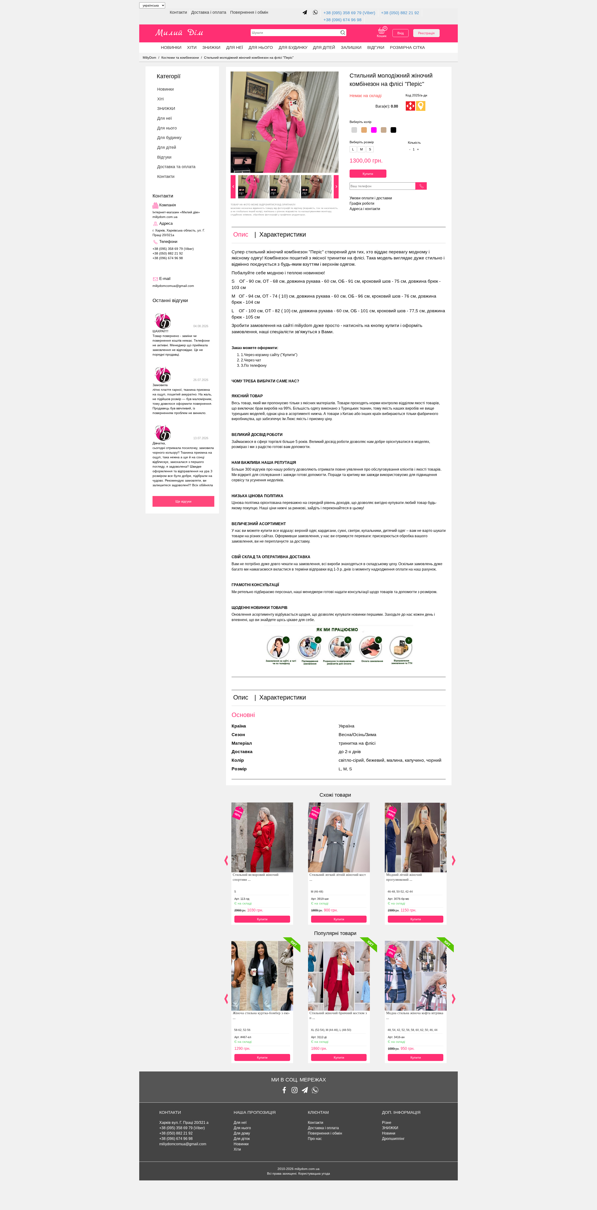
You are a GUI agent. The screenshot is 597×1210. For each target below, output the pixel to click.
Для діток (242, 1139)
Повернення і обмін (249, 12)
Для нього (261, 47)
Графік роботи (362, 203)
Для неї (234, 47)
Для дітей (324, 47)
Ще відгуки (183, 501)
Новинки (171, 47)
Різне (386, 1123)
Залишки (351, 47)
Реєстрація (426, 33)
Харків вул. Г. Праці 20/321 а (183, 1123)
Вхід (400, 33)
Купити (368, 174)
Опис (240, 234)
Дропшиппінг (393, 1139)
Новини (388, 1133)
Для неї (240, 1123)
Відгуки (375, 47)
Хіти (192, 47)
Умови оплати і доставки (371, 198)
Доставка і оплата (209, 12)
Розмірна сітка (407, 47)
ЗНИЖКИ (211, 47)
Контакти (179, 12)
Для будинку (293, 47)
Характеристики (282, 234)
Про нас (315, 1139)
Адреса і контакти (365, 209)
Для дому (242, 1133)
